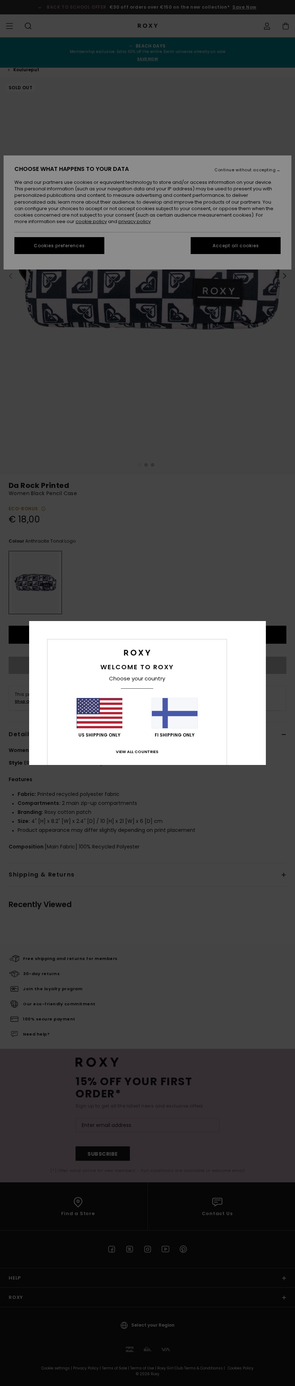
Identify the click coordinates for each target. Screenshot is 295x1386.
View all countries (137, 752)
